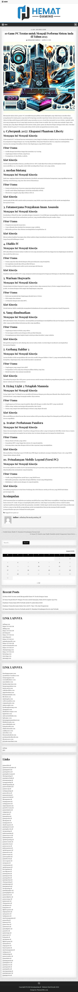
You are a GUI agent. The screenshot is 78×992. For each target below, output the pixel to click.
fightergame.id (7, 941)
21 (49, 570)
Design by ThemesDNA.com (39, 990)
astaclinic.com (7, 733)
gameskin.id (6, 920)
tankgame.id (7, 952)
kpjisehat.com (7, 713)
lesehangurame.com (9, 673)
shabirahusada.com (9, 728)
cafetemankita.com (9, 701)
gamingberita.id (8, 829)
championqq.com (8, 650)
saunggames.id (7, 801)
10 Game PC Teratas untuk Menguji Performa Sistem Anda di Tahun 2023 (39, 35)
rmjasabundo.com (8, 703)
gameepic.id (7, 935)
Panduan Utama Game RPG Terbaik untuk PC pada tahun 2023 (22, 603)
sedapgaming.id (8, 791)
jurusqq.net (6, 633)
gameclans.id (7, 924)
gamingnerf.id (7, 875)
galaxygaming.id (8, 833)
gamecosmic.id (7, 854)
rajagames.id (7, 812)
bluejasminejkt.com (9, 694)
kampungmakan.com (9, 686)
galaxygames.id (8, 848)
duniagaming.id (7, 776)
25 (18, 574)
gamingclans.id (7, 880)
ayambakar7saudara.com (11, 675)
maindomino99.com (9, 641)
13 (38, 566)
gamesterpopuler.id (9, 767)
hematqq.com (7, 654)
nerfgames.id (7, 905)
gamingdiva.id (7, 969)
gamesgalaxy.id (7, 837)
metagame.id (7, 939)
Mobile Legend (42, 29)
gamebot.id (6, 931)
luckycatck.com (8, 688)
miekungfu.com (8, 699)
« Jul (38, 583)
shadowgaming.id (8, 784)
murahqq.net (7, 637)
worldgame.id (7, 871)
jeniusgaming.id (8, 780)
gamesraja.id (7, 789)
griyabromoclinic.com (10, 741)
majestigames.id (8, 806)
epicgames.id (7, 914)
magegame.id (7, 945)
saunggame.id (7, 822)
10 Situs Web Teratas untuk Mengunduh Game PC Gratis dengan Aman (25, 596)
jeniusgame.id (7, 873)
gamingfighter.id (8, 892)
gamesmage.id (7, 899)
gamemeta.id (7, 926)
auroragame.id (7, 861)
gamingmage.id (7, 884)
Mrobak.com (7, 697)
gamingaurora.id (8, 827)
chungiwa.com (7, 709)
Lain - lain (35, 29)
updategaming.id (8, 839)
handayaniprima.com (9, 684)
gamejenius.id (7, 818)
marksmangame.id (9, 950)
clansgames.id (7, 903)
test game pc (14, 512)
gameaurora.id (7, 852)
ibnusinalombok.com (9, 735)
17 (7, 570)
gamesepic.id (7, 901)
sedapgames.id (7, 803)
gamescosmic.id (8, 842)
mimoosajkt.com (8, 705)
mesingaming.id (8, 971)
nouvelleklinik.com (9, 724)
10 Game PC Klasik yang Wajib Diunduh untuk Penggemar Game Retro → (53, 534)
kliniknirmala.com (8, 722)
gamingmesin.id (8, 960)
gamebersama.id (8, 808)
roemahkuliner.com (9, 680)
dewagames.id (7, 799)
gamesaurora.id (8, 835)
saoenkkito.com (8, 682)
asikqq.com (6, 624)
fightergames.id (8, 909)
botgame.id (6, 937)
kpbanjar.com (7, 718)
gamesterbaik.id (8, 797)
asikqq (5, 748)
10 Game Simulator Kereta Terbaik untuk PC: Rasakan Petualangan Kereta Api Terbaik (30, 609)
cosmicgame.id (7, 865)
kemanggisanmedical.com (11, 720)
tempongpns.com (8, 677)
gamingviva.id (7, 975)
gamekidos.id (7, 958)
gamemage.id (7, 933)
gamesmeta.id (7, 895)
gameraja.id (6, 814)
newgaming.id (7, 831)
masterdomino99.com (10, 645)
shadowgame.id (8, 825)
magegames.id (7, 911)
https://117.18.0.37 (8, 647)
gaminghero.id (7, 962)
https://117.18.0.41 (8, 639)
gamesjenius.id (7, 795)
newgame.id (6, 863)
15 (59, 566)
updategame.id (7, 867)
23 (70, 570)
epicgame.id (7, 943)
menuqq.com (7, 658)
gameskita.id (7, 765)
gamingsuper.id (8, 973)
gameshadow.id (8, 810)
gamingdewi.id (7, 769)
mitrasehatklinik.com (9, 716)
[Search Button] (39, 983)
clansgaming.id (7, 882)
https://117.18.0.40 (8, 652)
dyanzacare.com (8, 739)
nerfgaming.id (7, 888)
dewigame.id (7, 820)
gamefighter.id (7, 929)
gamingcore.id (7, 964)
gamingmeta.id (7, 886)
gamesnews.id (7, 846)
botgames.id (7, 907)
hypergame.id (7, 948)
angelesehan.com (8, 692)
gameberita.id (7, 858)
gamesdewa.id (7, 793)
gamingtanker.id (8, 890)
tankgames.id (7, 916)
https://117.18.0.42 (8, 635)
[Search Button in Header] (75, 24)
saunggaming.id (8, 782)
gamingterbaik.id (8, 778)
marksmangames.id (9, 918)
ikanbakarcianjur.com (10, 711)
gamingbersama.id (9, 774)
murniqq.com (7, 656)
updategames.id (8, 850)
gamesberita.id (7, 844)
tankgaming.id (7, 954)
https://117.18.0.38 (8, 643)
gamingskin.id (7, 878)
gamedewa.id (7, 816)
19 (28, 570)
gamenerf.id (7, 922)
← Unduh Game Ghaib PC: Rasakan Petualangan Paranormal (20, 532)
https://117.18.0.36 (8, 626)
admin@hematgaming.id (34, 40)
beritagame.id (7, 869)
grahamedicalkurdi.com (10, 737)
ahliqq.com (6, 628)
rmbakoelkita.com (8, 690)
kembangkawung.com (10, 707)
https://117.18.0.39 (8, 630)
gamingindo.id (7, 967)
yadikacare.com (8, 731)
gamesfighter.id (8, 897)
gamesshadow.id (8, 786)
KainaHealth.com (8, 726)
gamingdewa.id (7, 772)
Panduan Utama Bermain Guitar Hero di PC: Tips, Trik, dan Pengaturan (25, 606)
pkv (4, 750)
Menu (6, 2)
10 (7, 566)
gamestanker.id (8, 956)
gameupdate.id (7, 856)
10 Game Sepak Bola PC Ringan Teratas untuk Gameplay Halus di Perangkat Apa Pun (30, 600)
